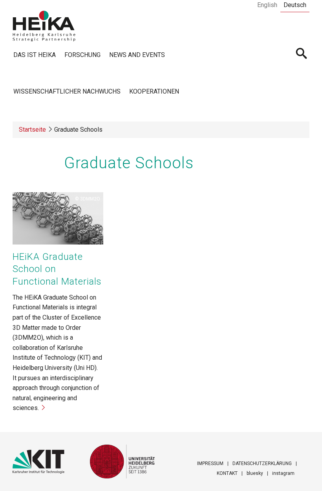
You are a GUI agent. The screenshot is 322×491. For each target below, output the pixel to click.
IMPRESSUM (210, 463)
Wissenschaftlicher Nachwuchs (67, 91)
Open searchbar (302, 54)
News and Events (137, 55)
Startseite (32, 129)
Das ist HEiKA (34, 55)
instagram (283, 473)
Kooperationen (154, 91)
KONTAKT (227, 473)
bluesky (255, 473)
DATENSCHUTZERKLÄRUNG (262, 463)
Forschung (82, 55)
